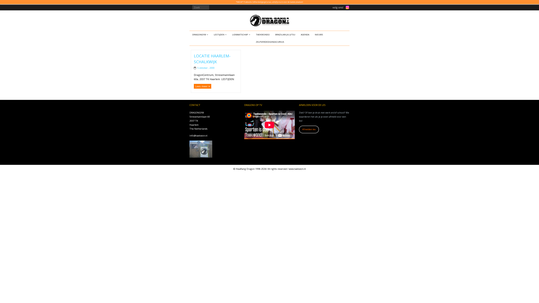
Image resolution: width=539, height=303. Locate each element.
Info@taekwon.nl (198, 135)
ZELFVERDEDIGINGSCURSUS (270, 41)
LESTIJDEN (219, 34)
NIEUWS (319, 34)
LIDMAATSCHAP (240, 34)
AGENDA (305, 34)
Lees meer (201, 86)
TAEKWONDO (263, 34)
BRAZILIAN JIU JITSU (285, 34)
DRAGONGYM (199, 34)
